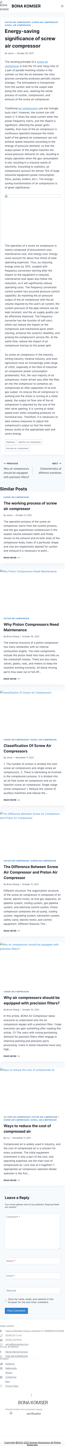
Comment (13, 1216)
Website (11, 1290)
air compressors (28, 108)
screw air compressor (17, 448)
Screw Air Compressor (44, 22)
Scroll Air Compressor (18, 25)
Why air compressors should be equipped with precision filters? (16, 470)
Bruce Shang (13, 636)
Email (10, 1275)
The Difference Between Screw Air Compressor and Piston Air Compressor (31, 872)
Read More (12, 557)
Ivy (8, 1138)
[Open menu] (62, 6)
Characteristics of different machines (50, 468)
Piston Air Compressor (17, 22)
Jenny (11, 53)
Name (11, 1260)
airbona (10, 442)
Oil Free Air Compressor (17, 1117)
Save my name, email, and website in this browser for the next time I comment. (31, 1301)
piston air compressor (30, 442)
